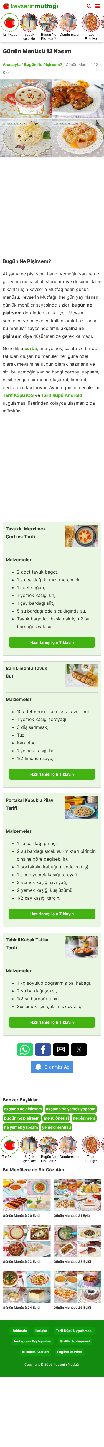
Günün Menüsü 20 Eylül (21, 1215)
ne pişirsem (84, 1118)
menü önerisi (56, 1118)
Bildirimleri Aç (57, 1067)
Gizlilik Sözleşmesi (75, 1341)
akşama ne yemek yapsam (70, 1108)
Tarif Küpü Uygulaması (74, 1331)
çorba (30, 348)
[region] (52, 205)
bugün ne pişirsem (22, 1118)
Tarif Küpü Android (61, 395)
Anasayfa (12, 64)
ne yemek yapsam (21, 1127)
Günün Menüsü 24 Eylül (21, 1307)
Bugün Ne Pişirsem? (43, 64)
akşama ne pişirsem (23, 1108)
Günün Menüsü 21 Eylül (72, 1215)
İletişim (41, 1331)
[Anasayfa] (32, 8)
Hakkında (19, 1331)
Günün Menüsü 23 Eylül (72, 1261)
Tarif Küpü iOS (18, 395)
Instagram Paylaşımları (32, 1341)
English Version (69, 1352)
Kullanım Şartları (35, 1352)
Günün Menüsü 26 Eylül (72, 1307)
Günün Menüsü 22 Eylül (21, 1261)
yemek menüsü (56, 1127)
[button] (97, 5)
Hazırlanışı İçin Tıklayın (52, 642)
